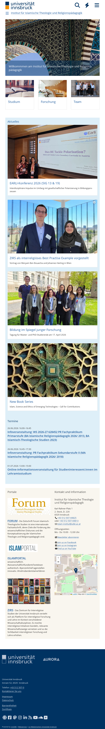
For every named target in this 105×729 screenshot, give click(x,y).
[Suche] (77, 5)
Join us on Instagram (67, 545)
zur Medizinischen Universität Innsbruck (42, 727)
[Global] (87, 5)
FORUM (13, 521)
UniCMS (14, 727)
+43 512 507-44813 (68, 520)
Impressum (7, 696)
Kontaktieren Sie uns (11, 691)
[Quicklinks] (87, 5)
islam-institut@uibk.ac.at (69, 524)
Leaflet (74, 594)
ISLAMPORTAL (17, 558)
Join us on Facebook (66, 542)
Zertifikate (7, 709)
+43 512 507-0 (17, 687)
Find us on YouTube (66, 548)
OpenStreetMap (91, 594)
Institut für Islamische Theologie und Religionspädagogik (46, 13)
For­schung (48, 102)
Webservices (22, 727)
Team (77, 102)
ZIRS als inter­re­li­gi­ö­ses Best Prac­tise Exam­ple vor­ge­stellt (49, 258)
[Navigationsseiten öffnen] (7, 13)
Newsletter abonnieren (68, 537)
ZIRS (10, 610)
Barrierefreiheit (9, 705)
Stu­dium (14, 102)
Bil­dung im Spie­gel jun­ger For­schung (35, 330)
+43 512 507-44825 (66, 517)
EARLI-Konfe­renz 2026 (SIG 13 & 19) (35, 183)
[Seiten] (97, 5)
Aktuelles (13, 121)
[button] (76, 571)
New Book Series (21, 401)
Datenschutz (8, 700)
